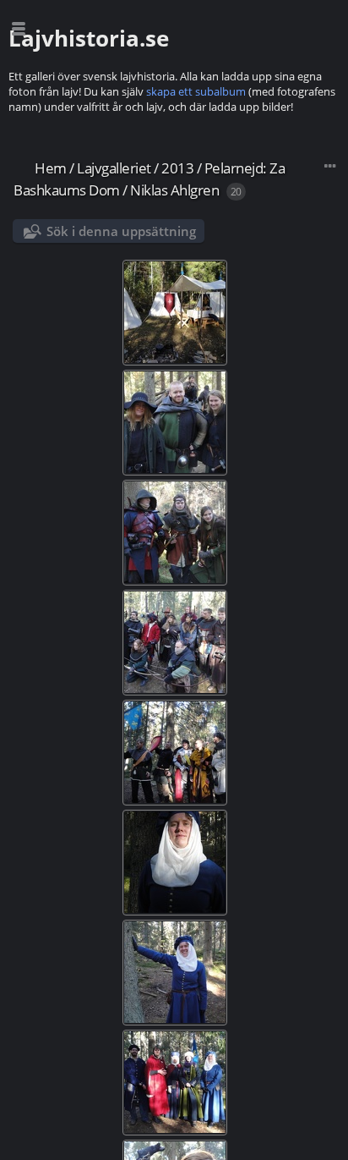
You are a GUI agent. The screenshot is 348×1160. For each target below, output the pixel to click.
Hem (51, 168)
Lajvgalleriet (114, 168)
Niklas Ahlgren (174, 190)
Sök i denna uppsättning (121, 231)
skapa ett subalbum (196, 91)
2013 (177, 168)
